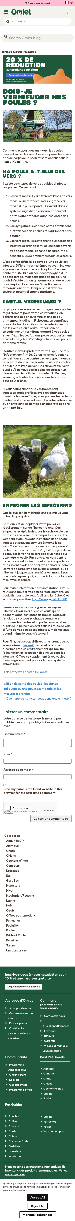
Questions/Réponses (56, 1025)
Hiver (10, 890)
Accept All (37, 1197)
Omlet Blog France (19, 52)
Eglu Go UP (59, 599)
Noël (9, 905)
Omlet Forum (17, 1074)
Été (8, 875)
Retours (49, 1035)
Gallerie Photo (18, 1084)
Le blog (14, 1079)
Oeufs (10, 910)
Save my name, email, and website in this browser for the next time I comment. (32, 791)
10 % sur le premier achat (37, 3)
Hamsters (13, 885)
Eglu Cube (39, 599)
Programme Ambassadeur (17, 1067)
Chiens (11, 855)
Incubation (15, 1156)
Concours (13, 865)
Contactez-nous (54, 1015)
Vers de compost (54, 1131)
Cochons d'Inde (17, 860)
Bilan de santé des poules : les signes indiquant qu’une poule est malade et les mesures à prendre (32, 688)
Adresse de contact (18, 769)
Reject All (37, 1206)
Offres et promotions (21, 915)
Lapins (11, 900)
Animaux (12, 846)
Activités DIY (15, 840)
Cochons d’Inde (18, 1141)
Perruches (13, 920)
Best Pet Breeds (52, 1057)
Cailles (13, 1121)
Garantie (49, 1040)
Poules (42, 672)
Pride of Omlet (16, 935)
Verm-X (28, 645)
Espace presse (18, 1023)
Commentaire (14, 734)
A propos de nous (20, 1008)
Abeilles (48, 1068)
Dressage (12, 870)
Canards (48, 1073)
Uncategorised (16, 950)
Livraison (49, 1030)
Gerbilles (12, 880)
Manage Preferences (37, 1215)
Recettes (12, 940)
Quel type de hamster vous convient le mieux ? (39, 698)
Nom (7, 754)
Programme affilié (20, 1089)
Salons (10, 945)
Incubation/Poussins (20, 895)
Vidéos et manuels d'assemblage (55, 1048)
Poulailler (12, 925)
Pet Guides (13, 1104)
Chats (10, 851)
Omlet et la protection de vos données (19, 1033)
